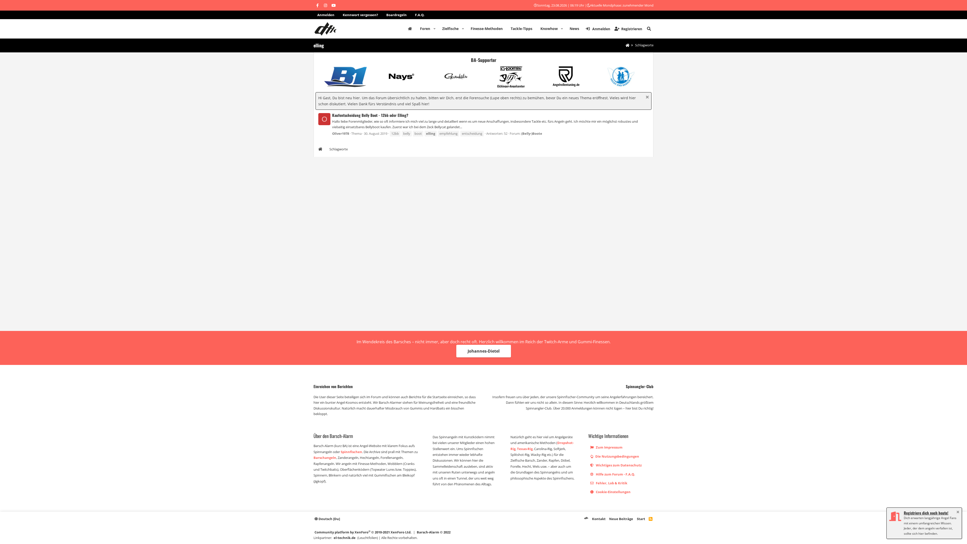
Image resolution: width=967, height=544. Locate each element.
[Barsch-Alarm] (586, 519)
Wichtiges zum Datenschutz (618, 465)
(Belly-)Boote (531, 133)
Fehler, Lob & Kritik (611, 483)
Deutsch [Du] (329, 519)
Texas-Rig (525, 449)
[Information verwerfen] (646, 97)
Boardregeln (396, 15)
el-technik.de (345, 537)
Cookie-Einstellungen (613, 492)
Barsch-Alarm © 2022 (434, 532)
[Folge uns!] (317, 5)
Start (641, 519)
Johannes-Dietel (484, 351)
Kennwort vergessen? (360, 15)
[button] (434, 29)
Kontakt (599, 519)
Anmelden (325, 15)
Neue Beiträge (621, 519)
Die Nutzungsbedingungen (617, 456)
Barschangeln (325, 457)
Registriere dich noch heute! (926, 513)
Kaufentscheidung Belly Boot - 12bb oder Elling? (370, 115)
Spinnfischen (351, 452)
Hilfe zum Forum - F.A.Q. (615, 474)
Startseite (410, 29)
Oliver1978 (340, 133)
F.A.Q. (420, 15)
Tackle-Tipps (521, 28)
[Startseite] (628, 45)
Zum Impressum (609, 447)
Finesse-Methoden (487, 28)
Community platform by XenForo (363, 532)
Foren (425, 28)
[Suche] (648, 29)
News (574, 28)
